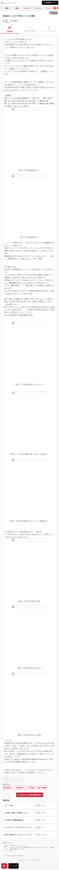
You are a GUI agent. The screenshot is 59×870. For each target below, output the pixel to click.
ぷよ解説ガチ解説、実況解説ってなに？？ (17, 813)
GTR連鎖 (30, 788)
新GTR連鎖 (42, 788)
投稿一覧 (28, 860)
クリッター (13, 845)
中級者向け (20, 788)
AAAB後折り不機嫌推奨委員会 (13, 820)
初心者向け (8, 788)
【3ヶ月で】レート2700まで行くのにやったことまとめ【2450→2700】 (19, 827)
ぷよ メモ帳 (8, 805)
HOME (21, 860)
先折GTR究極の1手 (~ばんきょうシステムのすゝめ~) (19, 834)
